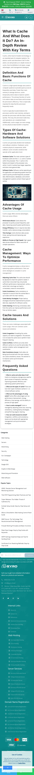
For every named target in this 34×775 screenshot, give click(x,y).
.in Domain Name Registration (16, 717)
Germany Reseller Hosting (18, 661)
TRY (10, 12)
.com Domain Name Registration (16, 707)
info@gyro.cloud (9, 583)
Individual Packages (16, 651)
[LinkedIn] (18, 598)
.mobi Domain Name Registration (16, 732)
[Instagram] (13, 598)
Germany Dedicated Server (18, 673)
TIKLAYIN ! (29, 6)
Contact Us (14, 614)
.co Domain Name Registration (16, 721)
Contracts (13, 632)
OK (7, 768)
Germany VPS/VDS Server (18, 687)
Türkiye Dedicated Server (18, 677)
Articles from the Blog (17, 624)
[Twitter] (8, 598)
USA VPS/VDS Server (17, 698)
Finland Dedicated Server (18, 684)
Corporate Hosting (16, 654)
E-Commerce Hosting (17, 658)
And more (22, 745)
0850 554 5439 (9, 580)
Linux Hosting (15, 643)
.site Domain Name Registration (16, 728)
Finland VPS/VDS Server (17, 695)
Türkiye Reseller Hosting (18, 665)
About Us (13, 610)
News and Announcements (18, 621)
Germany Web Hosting (17, 640)
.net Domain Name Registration (16, 710)
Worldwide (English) (19, 11)
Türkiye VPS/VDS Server (17, 691)
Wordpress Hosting (16, 647)
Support (30, 12)
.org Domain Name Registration (16, 714)
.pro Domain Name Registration (16, 724)
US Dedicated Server (16, 680)
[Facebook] (3, 598)
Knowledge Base (15, 628)
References (14, 617)
